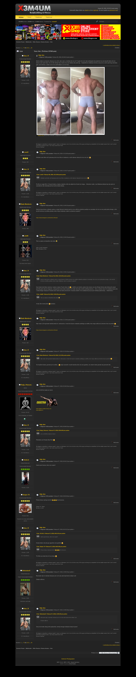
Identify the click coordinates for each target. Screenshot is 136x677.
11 (28, 47)
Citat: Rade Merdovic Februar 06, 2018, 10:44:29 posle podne (53, 276)
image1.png (40, 135)
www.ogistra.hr (39, 410)
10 (27, 47)
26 (31, 47)
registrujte (95, 10)
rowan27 (54, 21)
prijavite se (87, 10)
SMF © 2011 (67, 662)
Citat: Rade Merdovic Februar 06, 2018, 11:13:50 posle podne (53, 355)
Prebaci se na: (95, 652)
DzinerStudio (72, 663)
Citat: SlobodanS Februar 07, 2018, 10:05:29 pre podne (51, 614)
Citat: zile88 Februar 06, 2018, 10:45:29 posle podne (50, 294)
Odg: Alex (41, 55)
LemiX (26, 152)
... (22, 47)
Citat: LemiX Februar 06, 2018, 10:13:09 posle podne (51, 174)
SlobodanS (26, 570)
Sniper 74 (26, 495)
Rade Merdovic (26, 204)
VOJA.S (26, 460)
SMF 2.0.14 (60, 662)
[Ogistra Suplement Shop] (25, 419)
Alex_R (26, 56)
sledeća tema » (116, 45)
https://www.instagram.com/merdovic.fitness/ (47, 217)
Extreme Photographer (68, 659)
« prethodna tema (107, 45)
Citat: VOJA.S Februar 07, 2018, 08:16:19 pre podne (50, 533)
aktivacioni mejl (113, 10)
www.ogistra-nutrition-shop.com (43, 408)
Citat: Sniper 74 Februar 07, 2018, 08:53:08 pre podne (51, 546)
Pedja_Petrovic (26, 385)
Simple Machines (75, 662)
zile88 (26, 236)
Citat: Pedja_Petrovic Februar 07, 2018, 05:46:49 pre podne (52, 430)
